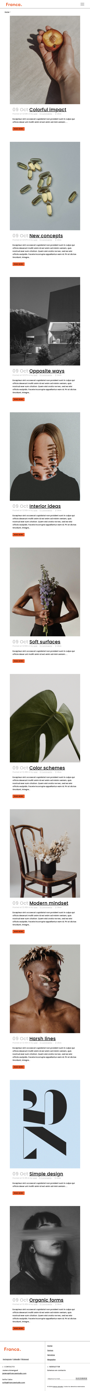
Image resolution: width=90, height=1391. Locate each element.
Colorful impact (47, 109)
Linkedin (16, 1359)
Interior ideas (45, 506)
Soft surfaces (44, 642)
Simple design (46, 1174)
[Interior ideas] (45, 456)
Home (7, 12)
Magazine (51, 1359)
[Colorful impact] (45, 60)
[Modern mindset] (45, 853)
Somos (50, 1350)
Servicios (51, 1355)
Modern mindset (48, 903)
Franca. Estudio (58, 1386)
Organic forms (46, 1300)
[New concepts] (45, 186)
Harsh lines (42, 1038)
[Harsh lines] (45, 988)
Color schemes (47, 768)
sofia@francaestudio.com (13, 1382)
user (35, 113)
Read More (18, 129)
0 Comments (46, 113)
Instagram (7, 1359)
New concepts (46, 235)
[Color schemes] (45, 718)
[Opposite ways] (45, 321)
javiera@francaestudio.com (14, 1373)
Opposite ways (47, 371)
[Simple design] (45, 1124)
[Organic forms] (45, 1250)
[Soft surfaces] (45, 592)
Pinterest (25, 1359)
